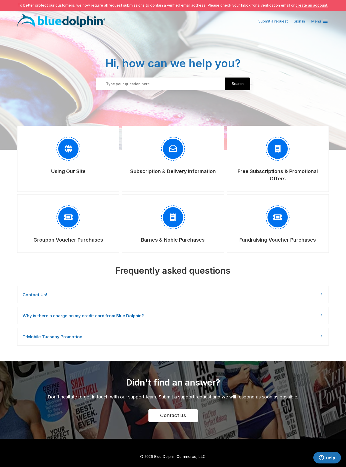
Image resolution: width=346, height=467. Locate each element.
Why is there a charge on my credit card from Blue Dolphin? (83, 315)
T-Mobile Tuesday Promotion (52, 336)
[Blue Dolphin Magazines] (61, 21)
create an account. (312, 5)
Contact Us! (35, 294)
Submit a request (273, 21)
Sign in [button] (299, 21)
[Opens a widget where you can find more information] (327, 458)
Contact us (173, 415)
